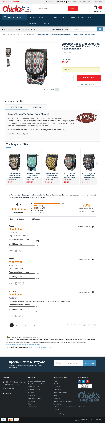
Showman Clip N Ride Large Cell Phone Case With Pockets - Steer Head (88, 176)
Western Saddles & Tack (36, 381)
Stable (72, 17)
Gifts (64, 17)
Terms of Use (58, 404)
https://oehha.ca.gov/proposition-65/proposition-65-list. (23, 344)
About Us (57, 387)
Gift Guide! (13, 34)
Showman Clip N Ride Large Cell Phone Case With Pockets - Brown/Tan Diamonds (70, 176)
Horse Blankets (53, 17)
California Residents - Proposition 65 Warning (69, 407)
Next (96, 163)
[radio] (52, 203)
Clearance (33, 23)
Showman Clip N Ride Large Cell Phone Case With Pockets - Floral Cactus (33, 176)
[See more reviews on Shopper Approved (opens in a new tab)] (23, 251)
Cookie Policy (58, 398)
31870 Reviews (21, 212)
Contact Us (57, 390)
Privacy (56, 395)
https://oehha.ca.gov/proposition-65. (39, 347)
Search (74, 8)
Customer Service (76, 2)
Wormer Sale (32, 407)
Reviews (56, 410)
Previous (7, 163)
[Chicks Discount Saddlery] (17, 8)
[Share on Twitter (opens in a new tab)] (19, 251)
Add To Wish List (90, 84)
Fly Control (44, 23)
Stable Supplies (33, 387)
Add (89, 77)
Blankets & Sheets (34, 390)
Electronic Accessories (27, 34)
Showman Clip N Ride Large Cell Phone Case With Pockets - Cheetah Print (14, 176)
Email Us (8, 394)
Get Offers (89, 363)
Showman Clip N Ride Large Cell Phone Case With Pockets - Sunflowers (51, 176)
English (42, 17)
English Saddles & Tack (36, 384)
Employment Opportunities (63, 401)
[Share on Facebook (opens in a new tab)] (16, 251)
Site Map (57, 384)
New (89, 17)
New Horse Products (35, 398)
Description (16, 107)
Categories (15, 17)
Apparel (81, 17)
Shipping (37, 107)
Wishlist (88, 2)
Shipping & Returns (60, 392)
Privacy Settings (59, 414)
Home (5, 34)
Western (32, 17)
